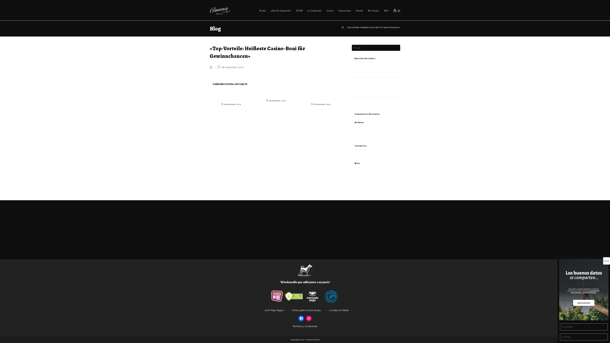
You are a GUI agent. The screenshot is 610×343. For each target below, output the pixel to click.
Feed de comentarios (362, 180)
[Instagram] (309, 318)
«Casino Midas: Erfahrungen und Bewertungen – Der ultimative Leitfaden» (231, 96)
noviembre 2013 (359, 135)
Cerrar (606, 261)
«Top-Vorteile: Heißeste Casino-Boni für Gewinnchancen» (373, 27)
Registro (355, 169)
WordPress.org (359, 184)
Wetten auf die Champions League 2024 (275, 94)
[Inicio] (343, 27)
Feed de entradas (360, 176)
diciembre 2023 (359, 129)
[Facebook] (301, 318)
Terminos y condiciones (305, 326)
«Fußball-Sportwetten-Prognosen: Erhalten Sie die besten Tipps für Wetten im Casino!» (320, 96)
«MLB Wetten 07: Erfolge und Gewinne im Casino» (376, 75)
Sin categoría (358, 153)
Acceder (356, 173)
